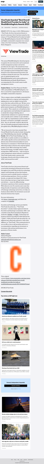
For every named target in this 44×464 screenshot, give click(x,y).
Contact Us (25, 459)
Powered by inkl (22, 461)
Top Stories (3, 5)
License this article (6, 291)
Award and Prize (7, 27)
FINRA (10, 214)
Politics (10, 5)
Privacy (15, 459)
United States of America (23, 27)
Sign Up (40, 1)
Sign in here (19, 388)
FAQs (18, 459)
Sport (30, 5)
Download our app (32, 14)
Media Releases (30, 459)
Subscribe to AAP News (33, 11)
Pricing (24, 1)
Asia (2, 27)
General (20, 5)
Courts (15, 5)
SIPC (17, 214)
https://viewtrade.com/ (11, 199)
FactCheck (40, 5)
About (32, 1)
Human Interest (14, 27)
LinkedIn (11, 201)
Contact (28, 1)
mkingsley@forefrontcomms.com (11, 239)
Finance (25, 5)
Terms (12, 459)
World (34, 5)
